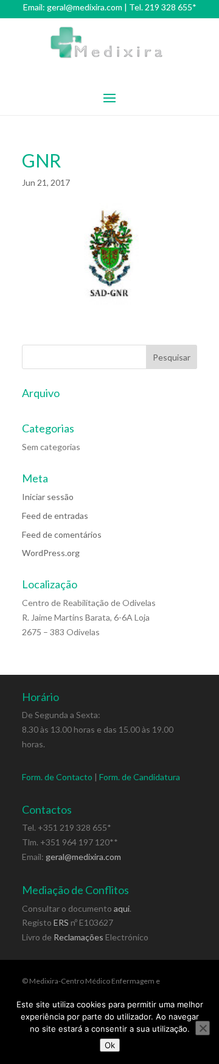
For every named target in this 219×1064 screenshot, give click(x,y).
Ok (110, 1045)
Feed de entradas (55, 515)
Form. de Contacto (57, 777)
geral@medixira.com (84, 7)
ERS (61, 922)
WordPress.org (51, 553)
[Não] (202, 1028)
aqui (122, 908)
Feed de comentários (62, 534)
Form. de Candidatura (139, 777)
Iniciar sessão (48, 496)
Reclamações (78, 937)
